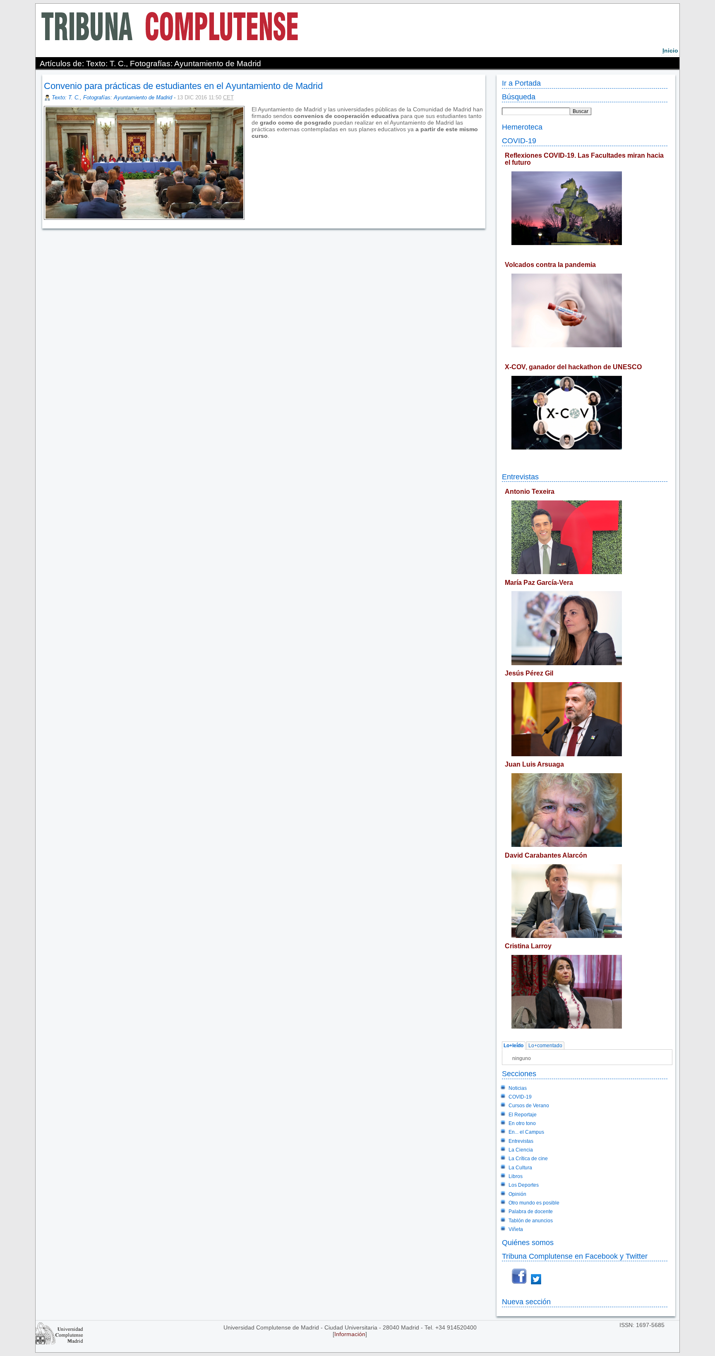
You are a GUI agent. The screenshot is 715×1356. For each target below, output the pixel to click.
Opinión (517, 1194)
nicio (670, 50)
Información (349, 1334)
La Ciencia (521, 1150)
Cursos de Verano (529, 1105)
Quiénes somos (528, 1242)
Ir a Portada (521, 83)
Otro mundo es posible (534, 1203)
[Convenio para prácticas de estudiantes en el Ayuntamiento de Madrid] (252, 142)
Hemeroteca (522, 127)
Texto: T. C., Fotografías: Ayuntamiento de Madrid (112, 97)
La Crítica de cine (528, 1158)
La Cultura (520, 1168)
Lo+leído (513, 1046)
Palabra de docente (531, 1211)
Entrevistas (520, 476)
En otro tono (522, 1123)
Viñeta (516, 1229)
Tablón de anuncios (531, 1221)
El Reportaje (523, 1115)
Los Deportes (524, 1185)
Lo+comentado (545, 1046)
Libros (516, 1176)
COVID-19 (519, 140)
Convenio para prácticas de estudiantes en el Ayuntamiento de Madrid (183, 86)
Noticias (518, 1088)
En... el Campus (526, 1132)
